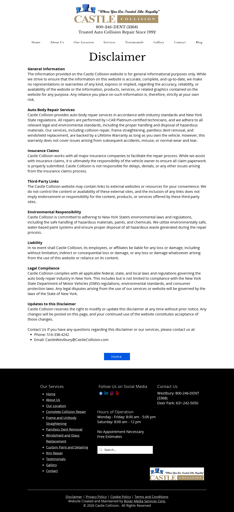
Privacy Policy (96, 496)
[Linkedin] (106, 393)
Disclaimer (74, 496)
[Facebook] (101, 393)
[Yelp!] (117, 393)
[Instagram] (112, 393)
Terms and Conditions (151, 496)
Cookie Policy (120, 496)
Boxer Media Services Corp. (145, 501)
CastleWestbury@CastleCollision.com (77, 339)
